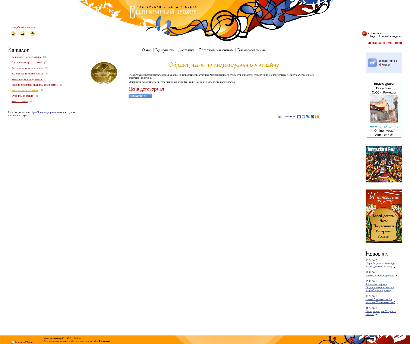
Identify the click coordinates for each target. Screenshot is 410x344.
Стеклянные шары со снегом (27, 62)
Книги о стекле (20, 101)
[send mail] (22, 33)
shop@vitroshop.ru (23, 27)
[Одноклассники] (317, 117)
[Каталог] (18, 49)
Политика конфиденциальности (57, 341)
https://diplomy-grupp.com (44, 112)
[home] (13, 33)
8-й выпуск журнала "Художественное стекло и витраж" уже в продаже (380, 287)
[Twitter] (303, 117)
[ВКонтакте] (299, 117)
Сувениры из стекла (22, 95)
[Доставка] (186, 50)
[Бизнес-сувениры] (252, 50)
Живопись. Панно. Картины (26, 56)
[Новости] (377, 253)
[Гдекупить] (164, 50)
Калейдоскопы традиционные (27, 73)
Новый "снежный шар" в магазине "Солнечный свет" (380, 301)
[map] (32, 33)
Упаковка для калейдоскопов (27, 79)
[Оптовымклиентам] (216, 50)
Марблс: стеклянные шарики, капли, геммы (35, 84)
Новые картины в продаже (380, 275)
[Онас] (147, 50)
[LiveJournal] (308, 117)
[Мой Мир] (312, 117)
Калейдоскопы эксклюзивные (27, 68)
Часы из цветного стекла (25, 90)
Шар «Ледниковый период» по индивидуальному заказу (382, 265)
